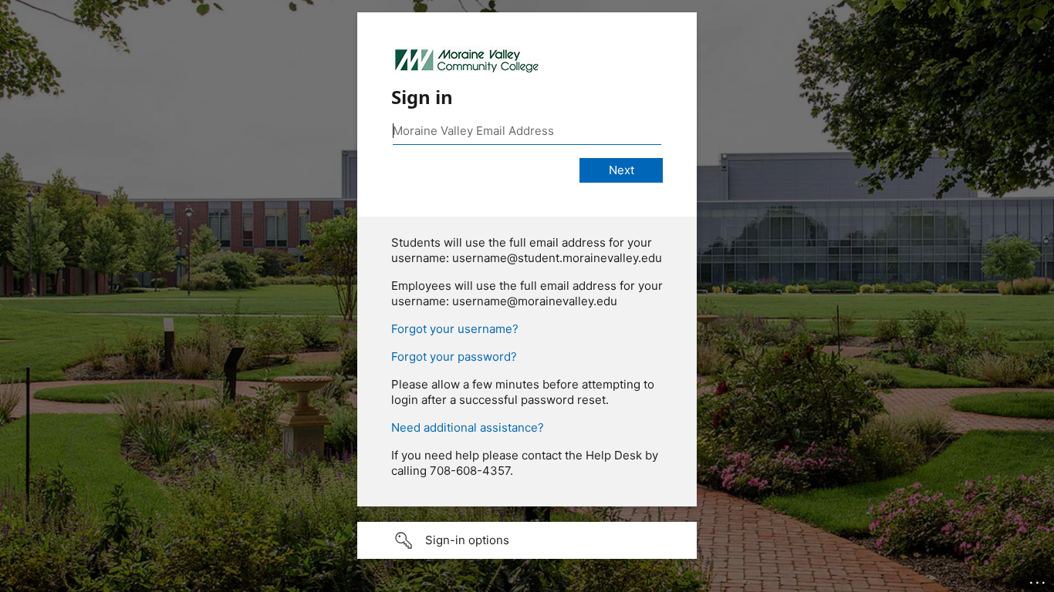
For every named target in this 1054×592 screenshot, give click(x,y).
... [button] (1038, 579)
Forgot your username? (455, 328)
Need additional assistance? (467, 427)
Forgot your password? (454, 356)
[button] (527, 540)
